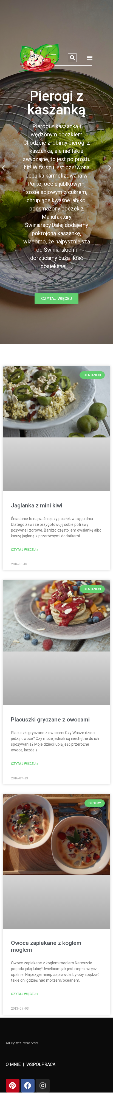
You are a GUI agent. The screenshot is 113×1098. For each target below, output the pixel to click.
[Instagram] (43, 1086)
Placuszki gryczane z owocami (50, 719)
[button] (72, 57)
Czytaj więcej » (24, 550)
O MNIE (14, 1064)
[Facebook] (28, 1086)
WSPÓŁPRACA (40, 1064)
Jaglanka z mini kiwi (36, 505)
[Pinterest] (12, 1086)
